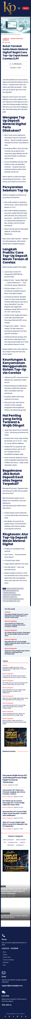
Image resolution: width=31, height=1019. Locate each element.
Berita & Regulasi (11, 621)
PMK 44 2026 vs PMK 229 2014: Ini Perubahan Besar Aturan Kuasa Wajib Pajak (14, 722)
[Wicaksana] (10, 64)
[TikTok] (13, 1016)
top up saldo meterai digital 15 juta (11, 601)
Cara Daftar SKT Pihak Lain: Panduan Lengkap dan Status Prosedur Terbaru (15, 625)
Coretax (6, 38)
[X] (13, 72)
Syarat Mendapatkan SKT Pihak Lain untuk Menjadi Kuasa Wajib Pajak (14, 714)
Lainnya (6, 40)
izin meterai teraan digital (9, 592)
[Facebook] (9, 72)
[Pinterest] (17, 72)
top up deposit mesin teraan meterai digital (13, 599)
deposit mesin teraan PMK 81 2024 (10, 590)
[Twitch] (17, 1016)
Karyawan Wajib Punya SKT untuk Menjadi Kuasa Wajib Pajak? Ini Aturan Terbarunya (16, 615)
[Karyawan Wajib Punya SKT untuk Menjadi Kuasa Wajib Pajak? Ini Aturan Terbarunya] (15, 763)
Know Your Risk (17, 38)
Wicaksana (18, 64)
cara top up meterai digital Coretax (15, 588)
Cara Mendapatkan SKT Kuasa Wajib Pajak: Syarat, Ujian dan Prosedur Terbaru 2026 (14, 706)
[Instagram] (9, 1016)
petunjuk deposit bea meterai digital (11, 594)
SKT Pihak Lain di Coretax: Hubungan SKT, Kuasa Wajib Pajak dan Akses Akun (17, 634)
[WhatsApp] (21, 72)
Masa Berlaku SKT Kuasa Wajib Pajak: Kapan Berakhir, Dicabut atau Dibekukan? (17, 643)
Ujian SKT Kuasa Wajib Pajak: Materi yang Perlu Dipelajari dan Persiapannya (17, 652)
